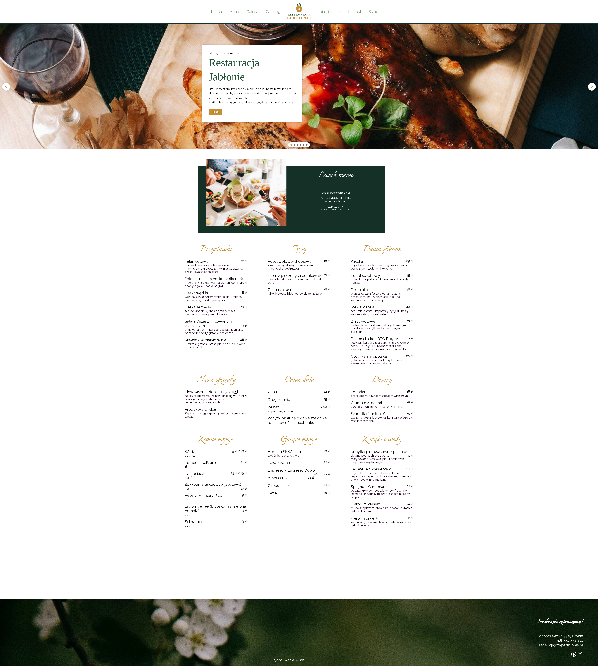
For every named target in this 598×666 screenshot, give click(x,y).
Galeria (252, 11)
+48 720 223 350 (569, 640)
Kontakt (354, 11)
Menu (234, 11)
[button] (6, 87)
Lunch (216, 11)
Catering (273, 11)
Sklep (373, 11)
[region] (299, 86)
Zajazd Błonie (329, 11)
